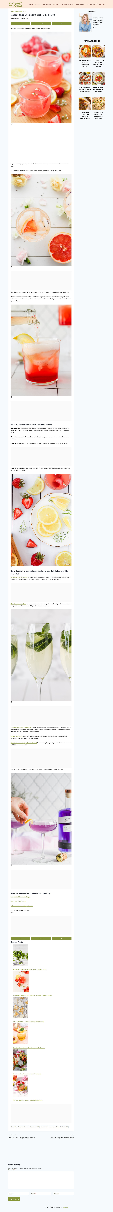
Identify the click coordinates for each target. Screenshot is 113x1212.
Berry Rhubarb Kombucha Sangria (20, 897)
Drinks (13, 11)
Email (33, 1194)
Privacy (65, 1207)
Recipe (24, 11)
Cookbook (80, 4)
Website (56, 1194)
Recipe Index (46, 4)
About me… (95, 27)
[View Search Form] (103, 4)
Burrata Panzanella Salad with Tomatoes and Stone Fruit (84, 63)
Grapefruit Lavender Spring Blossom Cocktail (24, 743)
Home (31, 4)
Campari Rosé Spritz (17, 736)
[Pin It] (11, 125)
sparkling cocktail (53, 1126)
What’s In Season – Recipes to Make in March (21, 1136)
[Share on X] (61, 23)
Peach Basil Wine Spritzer (18, 901)
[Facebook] (88, 4)
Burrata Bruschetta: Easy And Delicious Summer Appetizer (85, 89)
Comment (11, 1170)
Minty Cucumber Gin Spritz (18, 604)
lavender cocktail (34, 1126)
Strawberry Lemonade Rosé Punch (21, 727)
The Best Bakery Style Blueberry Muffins (62, 1136)
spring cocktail (64, 1126)
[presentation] (85, 51)
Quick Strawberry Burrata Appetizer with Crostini (98, 89)
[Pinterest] (91, 4)
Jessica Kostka (15, 18)
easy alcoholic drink (23, 1126)
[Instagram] (94, 4)
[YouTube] (100, 4)
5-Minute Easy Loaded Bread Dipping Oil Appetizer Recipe (85, 115)
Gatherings (18, 11)
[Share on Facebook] (20, 23)
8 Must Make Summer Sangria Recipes (22, 906)
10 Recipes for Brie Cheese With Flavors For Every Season (98, 63)
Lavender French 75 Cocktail (19, 577)
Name (11, 1194)
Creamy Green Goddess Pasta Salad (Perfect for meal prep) (98, 115)
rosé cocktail (44, 1126)
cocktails (13, 1126)
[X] (97, 4)
